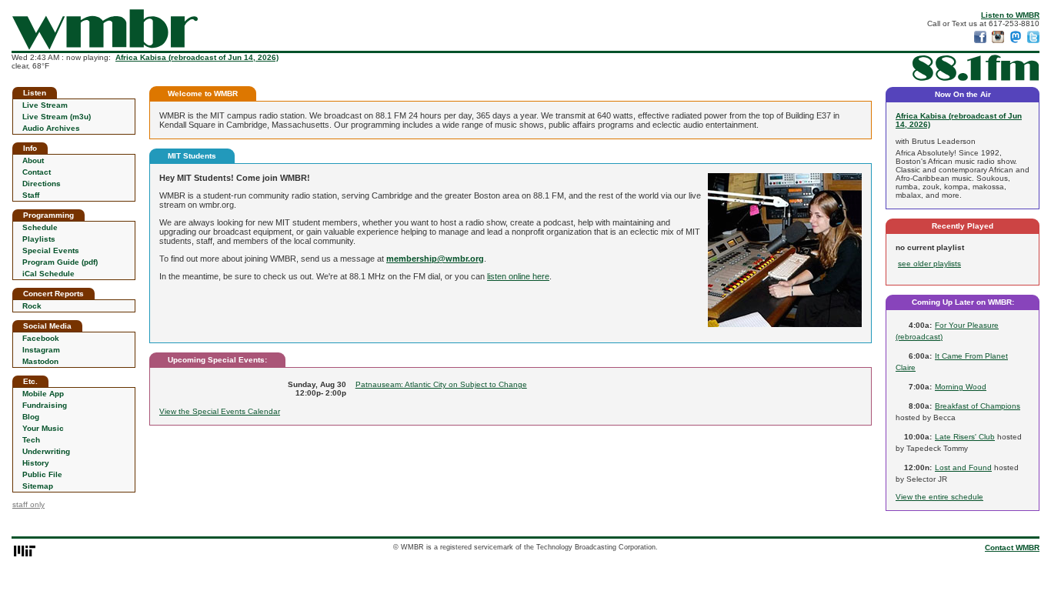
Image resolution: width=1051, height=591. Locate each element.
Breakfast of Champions (977, 406)
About (33, 160)
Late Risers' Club (965, 436)
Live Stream (45, 105)
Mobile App (43, 393)
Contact (36, 172)
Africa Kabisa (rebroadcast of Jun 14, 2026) (197, 57)
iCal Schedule (48, 273)
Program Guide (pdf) (60, 262)
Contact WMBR (1012, 547)
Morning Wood (960, 386)
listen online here (518, 276)
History (35, 463)
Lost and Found (963, 467)
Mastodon (40, 361)
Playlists (38, 239)
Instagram (41, 350)
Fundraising (44, 405)
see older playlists (929, 263)
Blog (30, 416)
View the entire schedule (939, 496)
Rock (32, 306)
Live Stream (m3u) (56, 116)
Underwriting (46, 451)
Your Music (43, 428)
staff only (28, 504)
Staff (30, 195)
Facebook (40, 338)
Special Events (50, 250)
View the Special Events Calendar (219, 411)
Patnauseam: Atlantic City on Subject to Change (441, 384)
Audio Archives (51, 128)
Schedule (40, 227)
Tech (31, 440)
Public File (42, 474)
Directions (41, 183)
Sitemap (37, 486)
